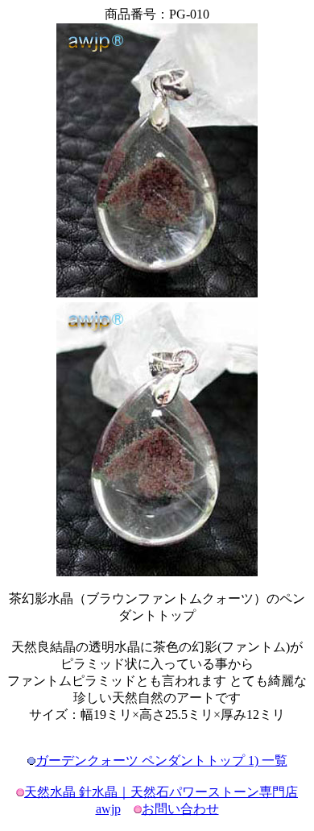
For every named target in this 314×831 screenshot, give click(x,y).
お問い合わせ (180, 809)
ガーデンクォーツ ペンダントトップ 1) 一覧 (161, 760)
